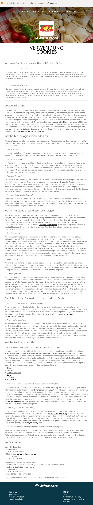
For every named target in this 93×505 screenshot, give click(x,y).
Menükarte (24, 11)
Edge (9, 375)
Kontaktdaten (56, 11)
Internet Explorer (14, 372)
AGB (65, 494)
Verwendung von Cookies (73, 499)
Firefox (9, 370)
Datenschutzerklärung (60, 122)
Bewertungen (39, 11)
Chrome (10, 368)
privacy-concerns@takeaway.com (31, 131)
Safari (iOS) (11, 377)
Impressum (71, 11)
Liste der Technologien (48, 225)
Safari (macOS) (13, 379)
